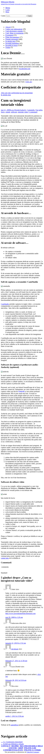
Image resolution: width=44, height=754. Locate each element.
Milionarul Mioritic (18, 3)
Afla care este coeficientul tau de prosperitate (17, 93)
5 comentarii (33, 112)
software (14, 112)
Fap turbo (39, 110)
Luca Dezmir (15, 110)
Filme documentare (12, 37)
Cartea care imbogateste (13, 29)
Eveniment (9, 35)
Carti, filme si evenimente (14, 33)
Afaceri (8, 27)
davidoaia (14, 649)
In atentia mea (10, 41)
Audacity (23, 110)
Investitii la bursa (11, 45)
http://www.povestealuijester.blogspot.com (20, 613)
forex (3, 112)
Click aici (28, 82)
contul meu (5, 558)
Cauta (3, 16)
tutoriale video (23, 112)
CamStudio (5, 304)
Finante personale (11, 39)
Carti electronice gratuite (14, 31)
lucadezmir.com (24, 69)
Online (7, 47)
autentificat (14, 725)
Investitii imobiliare (12, 43)
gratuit (8, 112)
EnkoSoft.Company (33, 752)
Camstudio (31, 110)
